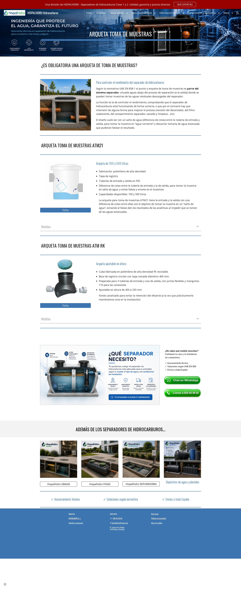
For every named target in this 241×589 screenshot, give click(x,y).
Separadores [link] (117, 12)
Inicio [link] (89, 12)
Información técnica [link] (169, 12)
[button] (237, 13)
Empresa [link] (101, 12)
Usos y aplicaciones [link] (142, 12)
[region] (120, 4)
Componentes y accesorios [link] (202, 12)
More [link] (226, 12)
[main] (120, 32)
